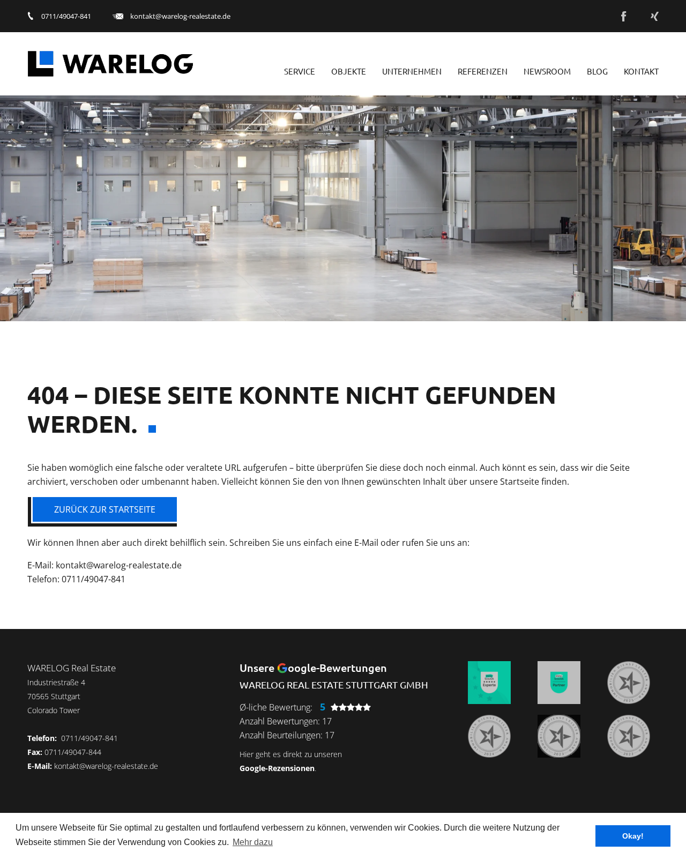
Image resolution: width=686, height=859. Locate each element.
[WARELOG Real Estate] (110, 64)
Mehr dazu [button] (253, 842)
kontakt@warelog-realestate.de (180, 16)
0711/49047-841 (66, 16)
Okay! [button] (633, 836)
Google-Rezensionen (277, 768)
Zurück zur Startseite (104, 509)
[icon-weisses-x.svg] (655, 16)
